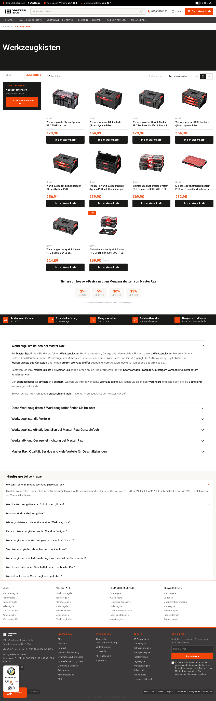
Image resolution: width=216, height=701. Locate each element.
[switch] (11, 688)
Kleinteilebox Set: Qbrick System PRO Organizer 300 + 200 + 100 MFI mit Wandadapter (107, 251)
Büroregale (115, 593)
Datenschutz (102, 651)
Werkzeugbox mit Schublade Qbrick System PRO (105, 124)
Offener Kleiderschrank (121, 610)
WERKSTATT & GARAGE (60, 20)
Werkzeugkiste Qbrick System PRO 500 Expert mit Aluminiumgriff (63, 124)
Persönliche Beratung (68, 652)
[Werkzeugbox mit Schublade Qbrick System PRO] (108, 98)
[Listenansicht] (209, 76)
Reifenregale (9, 597)
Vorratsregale (116, 619)
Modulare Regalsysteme (175, 602)
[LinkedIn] (21, 667)
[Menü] (17, 667)
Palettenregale (141, 657)
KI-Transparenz (103, 656)
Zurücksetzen (33, 74)
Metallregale (170, 593)
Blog (60, 639)
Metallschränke (10, 610)
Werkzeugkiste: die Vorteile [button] (30, 418)
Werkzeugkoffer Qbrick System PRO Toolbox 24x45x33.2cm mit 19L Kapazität (150, 124)
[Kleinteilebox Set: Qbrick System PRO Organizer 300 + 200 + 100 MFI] (151, 162)
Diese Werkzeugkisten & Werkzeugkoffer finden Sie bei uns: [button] (53, 408)
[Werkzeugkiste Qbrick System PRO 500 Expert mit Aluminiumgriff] (65, 98)
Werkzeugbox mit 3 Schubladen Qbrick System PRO (192, 124)
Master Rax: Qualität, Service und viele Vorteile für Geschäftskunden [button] (59, 451)
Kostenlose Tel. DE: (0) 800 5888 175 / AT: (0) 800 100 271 (28, 660)
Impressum (101, 660)
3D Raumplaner (141, 639)
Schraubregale (171, 610)
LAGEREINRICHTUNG (30, 20)
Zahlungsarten (65, 670)
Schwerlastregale (142, 648)
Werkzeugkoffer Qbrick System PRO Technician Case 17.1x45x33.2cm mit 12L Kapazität (65, 251)
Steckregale (169, 606)
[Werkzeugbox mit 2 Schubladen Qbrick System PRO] (65, 162)
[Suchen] (142, 11)
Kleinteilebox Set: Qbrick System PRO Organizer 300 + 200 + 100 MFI (150, 187)
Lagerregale (139, 661)
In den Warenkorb (65, 140)
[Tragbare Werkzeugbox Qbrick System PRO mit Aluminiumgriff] (108, 162)
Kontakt (62, 648)
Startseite (7, 26)
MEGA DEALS (138, 20)
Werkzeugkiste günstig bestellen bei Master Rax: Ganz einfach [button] (55, 429)
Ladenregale (116, 606)
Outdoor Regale (171, 615)
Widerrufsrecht (103, 647)
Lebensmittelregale (119, 615)
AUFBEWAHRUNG (116, 20)
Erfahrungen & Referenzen (70, 657)
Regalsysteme (171, 619)
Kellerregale (8, 606)
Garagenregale (10, 602)
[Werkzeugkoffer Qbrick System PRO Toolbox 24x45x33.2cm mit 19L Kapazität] (151, 98)
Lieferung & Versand (68, 666)
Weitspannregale (142, 652)
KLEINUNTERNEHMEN (90, 20)
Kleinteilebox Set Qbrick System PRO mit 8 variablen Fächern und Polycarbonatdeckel (193, 187)
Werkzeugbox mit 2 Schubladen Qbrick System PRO (63, 187)
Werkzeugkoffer (11, 619)
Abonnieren (192, 656)
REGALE (9, 20)
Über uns (62, 643)
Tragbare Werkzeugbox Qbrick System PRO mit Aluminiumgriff (106, 187)
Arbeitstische (9, 615)
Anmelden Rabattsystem (70, 661)
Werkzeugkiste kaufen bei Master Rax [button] (38, 346)
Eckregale (168, 597)
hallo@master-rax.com (14, 654)
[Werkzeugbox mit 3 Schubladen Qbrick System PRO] (194, 98)
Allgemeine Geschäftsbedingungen (107, 641)
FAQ (60, 679)
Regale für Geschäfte (120, 602)
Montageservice (66, 674)
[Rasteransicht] (203, 76)
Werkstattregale (10, 593)
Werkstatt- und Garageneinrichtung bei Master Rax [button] (47, 440)
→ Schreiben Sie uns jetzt (22, 102)
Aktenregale (116, 597)
